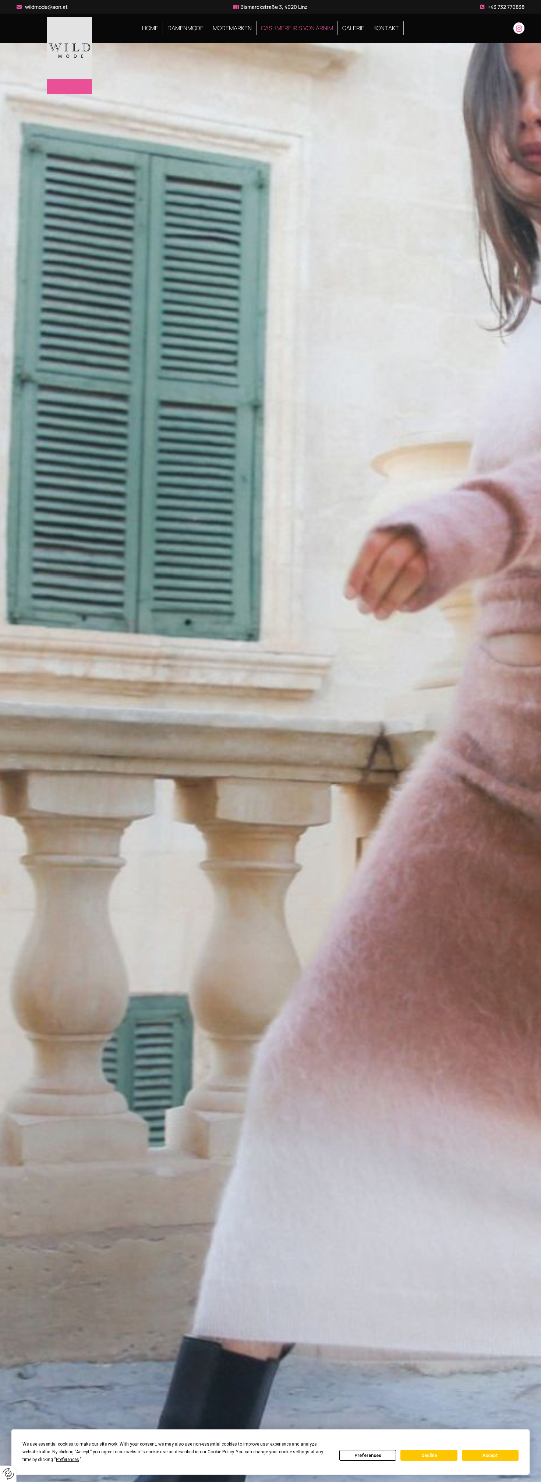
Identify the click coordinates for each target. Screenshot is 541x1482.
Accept (490, 1455)
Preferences (367, 1455)
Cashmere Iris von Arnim (297, 28)
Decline (429, 1455)
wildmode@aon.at (46, 6)
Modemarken (232, 28)
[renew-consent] (8, 1473)
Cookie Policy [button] (221, 1451)
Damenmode (185, 28)
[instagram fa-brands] (518, 28)
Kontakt (386, 28)
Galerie (353, 28)
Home (150, 28)
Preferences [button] (67, 1459)
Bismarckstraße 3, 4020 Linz (273, 6)
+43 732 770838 (506, 6)
